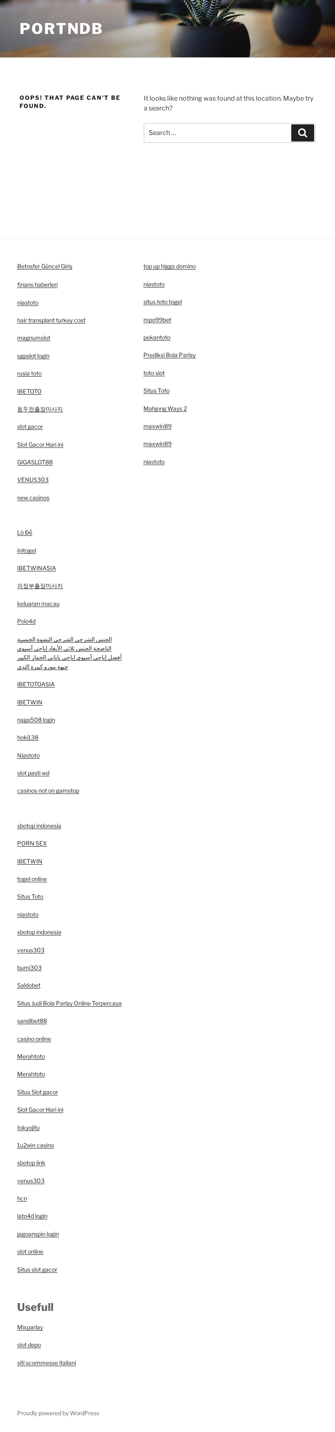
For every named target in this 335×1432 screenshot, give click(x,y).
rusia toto (29, 373)
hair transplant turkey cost (51, 320)
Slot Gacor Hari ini (40, 444)
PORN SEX (32, 843)
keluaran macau (38, 603)
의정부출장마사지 (40, 585)
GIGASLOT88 (35, 462)
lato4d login (32, 1215)
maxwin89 (157, 426)
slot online (30, 1251)
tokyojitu (28, 1127)
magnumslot (33, 337)
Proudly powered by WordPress (58, 1413)
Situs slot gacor (37, 1269)
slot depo (29, 1344)
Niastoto (28, 755)
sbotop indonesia (39, 825)
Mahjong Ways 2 (165, 408)
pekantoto (156, 337)
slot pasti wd (33, 772)
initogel (26, 550)
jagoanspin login (38, 1233)
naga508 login (36, 719)
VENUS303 (33, 479)
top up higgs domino (169, 266)
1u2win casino (35, 1145)
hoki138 (27, 737)
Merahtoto (31, 1056)
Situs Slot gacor (37, 1091)
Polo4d (26, 621)
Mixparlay (30, 1327)
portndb (61, 29)
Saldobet (28, 985)
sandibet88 (32, 1020)
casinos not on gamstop (48, 790)
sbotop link (31, 1162)
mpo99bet (157, 319)
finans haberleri (37, 284)
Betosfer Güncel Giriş (44, 266)
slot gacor (30, 426)
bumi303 (29, 967)
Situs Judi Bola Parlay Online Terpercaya (69, 1003)
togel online (32, 878)
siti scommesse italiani (46, 1362)
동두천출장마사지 (40, 408)
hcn (22, 1198)
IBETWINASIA (36, 567)
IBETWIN (29, 702)
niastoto (27, 302)
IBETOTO (29, 391)
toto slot (154, 372)
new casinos (33, 497)
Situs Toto (30, 896)
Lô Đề (24, 532)
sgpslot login (33, 355)
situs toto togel (162, 301)
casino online (34, 1038)
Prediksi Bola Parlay (169, 354)
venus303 (31, 949)
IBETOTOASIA (36, 684)
